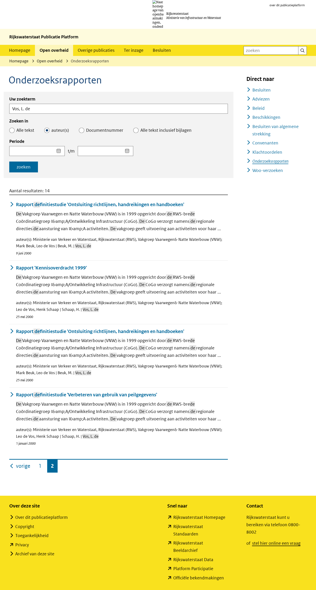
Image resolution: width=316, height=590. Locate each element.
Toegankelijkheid (32, 535)
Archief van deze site (34, 553)
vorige (23, 466)
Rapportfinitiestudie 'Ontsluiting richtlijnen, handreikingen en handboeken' (100, 205)
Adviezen (261, 99)
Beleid (258, 108)
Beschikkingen (266, 117)
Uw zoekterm (22, 99)
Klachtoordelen (267, 152)
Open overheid (54, 50)
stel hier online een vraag (276, 543)
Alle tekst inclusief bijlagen (166, 130)
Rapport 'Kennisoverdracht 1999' (51, 268)
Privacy (22, 544)
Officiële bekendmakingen (198, 578)
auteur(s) (60, 130)
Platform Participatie (193, 568)
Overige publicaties (96, 50)
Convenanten (265, 143)
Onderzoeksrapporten (270, 161)
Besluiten (162, 50)
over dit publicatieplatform (287, 5)
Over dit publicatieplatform (41, 517)
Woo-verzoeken (267, 170)
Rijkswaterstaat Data (193, 559)
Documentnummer (104, 130)
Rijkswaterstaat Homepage (199, 517)
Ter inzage (133, 50)
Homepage (19, 50)
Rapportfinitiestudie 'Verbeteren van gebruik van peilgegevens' (86, 395)
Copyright (24, 526)
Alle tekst (25, 130)
